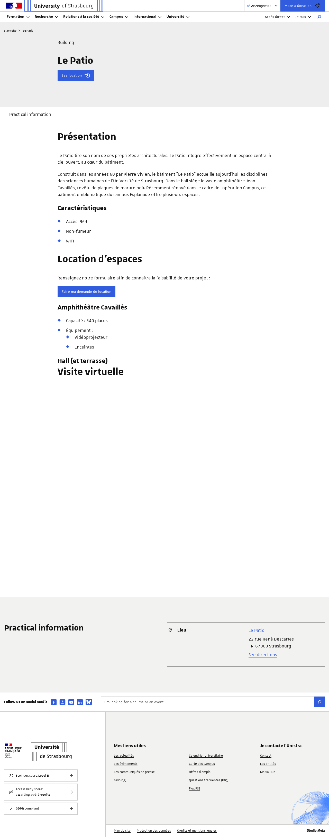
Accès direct (275, 16)
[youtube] (71, 702)
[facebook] (54, 702)
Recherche (44, 16)
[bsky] (89, 702)
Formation (15, 16)
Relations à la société (81, 16)
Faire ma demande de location (86, 291)
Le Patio (256, 630)
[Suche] (319, 702)
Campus (116, 16)
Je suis (300, 16)
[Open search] (319, 17)
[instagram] (62, 702)
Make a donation (298, 5)
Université (175, 16)
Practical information (30, 114)
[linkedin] (80, 702)
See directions (263, 654)
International (144, 16)
